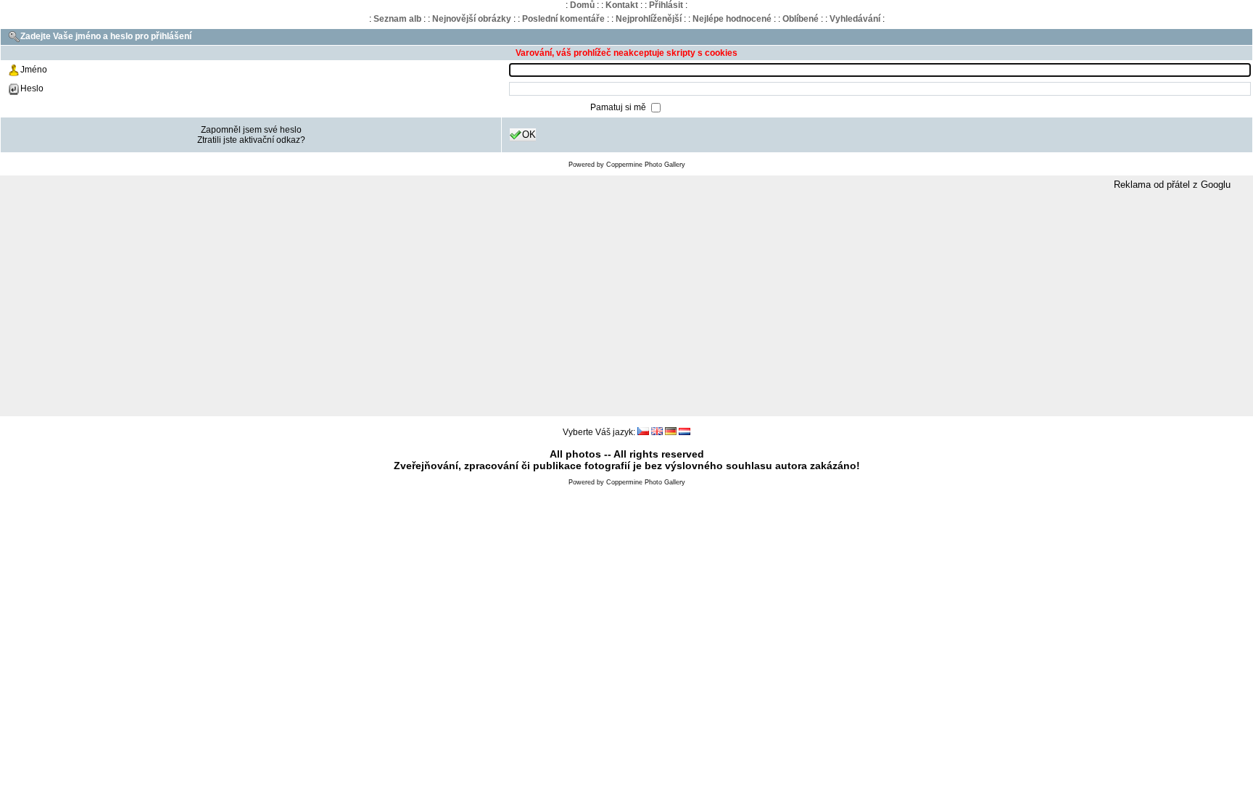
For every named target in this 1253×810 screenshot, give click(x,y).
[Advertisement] (626, 303)
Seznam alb (397, 19)
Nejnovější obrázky (471, 19)
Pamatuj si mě (619, 107)
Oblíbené (800, 19)
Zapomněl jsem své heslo (251, 130)
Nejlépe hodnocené (732, 19)
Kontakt (621, 5)
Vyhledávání (855, 19)
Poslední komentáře (563, 19)
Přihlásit (666, 5)
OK (529, 134)
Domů (582, 5)
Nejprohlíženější (649, 19)
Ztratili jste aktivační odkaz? (251, 140)
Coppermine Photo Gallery (645, 164)
